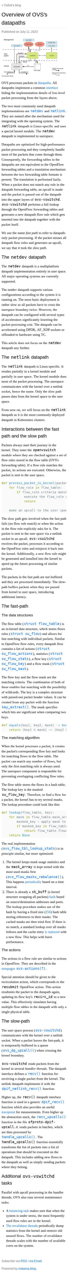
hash (52, 897)
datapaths (44, 83)
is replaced (52, 932)
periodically (33, 882)
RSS (24, 1261)
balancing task (19, 1211)
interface (52, 88)
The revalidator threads (22, 1226)
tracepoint (8, 1112)
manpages (24, 968)
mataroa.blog (27, 1268)
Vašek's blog (12, 5)
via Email (35, 1261)
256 (48, 912)
